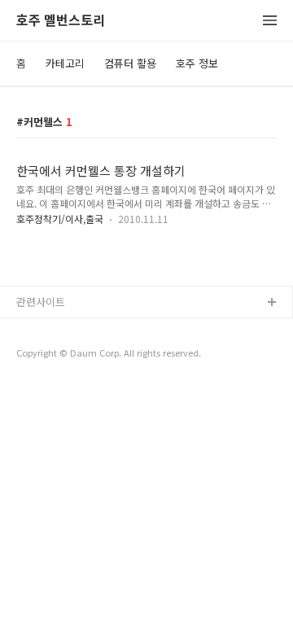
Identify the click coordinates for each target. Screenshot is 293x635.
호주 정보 (197, 63)
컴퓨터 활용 (130, 63)
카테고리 (65, 63)
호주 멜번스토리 (60, 20)
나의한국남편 (46, 381)
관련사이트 (40, 301)
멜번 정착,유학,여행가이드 (75, 355)
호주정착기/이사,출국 (59, 219)
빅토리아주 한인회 (57, 329)
